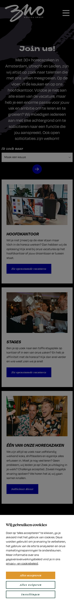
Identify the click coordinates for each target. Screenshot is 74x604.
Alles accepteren (30, 575)
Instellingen (30, 594)
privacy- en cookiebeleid (22, 563)
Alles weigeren (31, 584)
